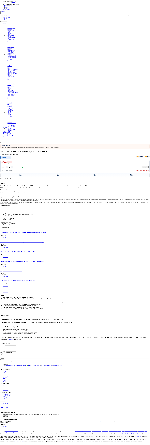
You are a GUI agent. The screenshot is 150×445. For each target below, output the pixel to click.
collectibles (119, 431)
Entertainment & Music (12, 37)
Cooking (9, 75)
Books (4, 63)
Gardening (9, 85)
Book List (5, 389)
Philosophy (10, 105)
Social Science (10, 115)
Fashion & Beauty (11, 40)
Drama (9, 78)
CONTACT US (4, 407)
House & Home (10, 88)
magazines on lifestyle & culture (81, 431)
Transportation (10, 119)
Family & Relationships (12, 80)
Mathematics (10, 96)
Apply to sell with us (6, 394)
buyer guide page (11, 339)
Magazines (5, 24)
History (9, 87)
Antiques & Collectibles (12, 65)
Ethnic (9, 38)
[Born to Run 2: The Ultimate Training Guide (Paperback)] (11, 142)
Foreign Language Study (12, 82)
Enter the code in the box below (7, 355)
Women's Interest (11, 62)
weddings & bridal (14, 432)
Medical (9, 97)
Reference (9, 111)
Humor (9, 89)
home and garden (90, 431)
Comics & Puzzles (11, 34)
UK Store (4, 137)
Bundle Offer (10, 130)
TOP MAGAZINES (6, 132)
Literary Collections (11, 94)
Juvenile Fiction (10, 90)
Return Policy (5, 375)
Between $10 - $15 (11, 129)
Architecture (10, 66)
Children (9, 32)
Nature (9, 99)
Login (6, 8)
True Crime (10, 122)
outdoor (95, 431)
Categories (5, 377)
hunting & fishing (7, 432)
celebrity (123, 431)
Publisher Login (6, 403)
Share (148, 156)
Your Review (2, 351)
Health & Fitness (11, 43)
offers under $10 (125, 433)
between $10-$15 (131, 433)
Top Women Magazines (12, 135)
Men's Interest (10, 52)
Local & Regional (11, 51)
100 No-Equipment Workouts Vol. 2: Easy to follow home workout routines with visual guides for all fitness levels (22, 261)
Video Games (10, 124)
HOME (4, 23)
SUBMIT (2, 359)
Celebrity (9, 31)
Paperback (6, 157)
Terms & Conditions (6, 374)
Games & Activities (11, 84)
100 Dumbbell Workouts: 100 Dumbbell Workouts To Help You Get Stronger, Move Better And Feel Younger (22, 242)
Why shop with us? (6, 385)
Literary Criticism (11, 95)
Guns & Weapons (11, 42)
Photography (10, 106)
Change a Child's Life (7, 379)
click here (11, 149)
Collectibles (10, 33)
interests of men (17, 441)
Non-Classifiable (11, 100)
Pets (8, 104)
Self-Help (9, 114)
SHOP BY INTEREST (7, 133)
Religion (9, 112)
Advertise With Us (6, 395)
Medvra (4, 138)
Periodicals (10, 103)
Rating (1, 353)
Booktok (4, 19)
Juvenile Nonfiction (11, 91)
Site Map (4, 381)
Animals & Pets (10, 27)
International (10, 48)
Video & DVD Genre (12, 123)
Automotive (10, 29)
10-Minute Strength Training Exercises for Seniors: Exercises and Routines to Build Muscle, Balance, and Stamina (23, 232)
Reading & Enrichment (12, 56)
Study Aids (10, 117)
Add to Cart (145, 167)
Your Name (2, 346)
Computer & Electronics (12, 35)
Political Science (11, 108)
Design (9, 77)
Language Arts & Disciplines (13, 92)
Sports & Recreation (11, 59)
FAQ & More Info (6, 290)
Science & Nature (11, 58)
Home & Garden (11, 46)
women (22, 441)
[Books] (128, 15)
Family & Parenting (11, 39)
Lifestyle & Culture (11, 50)
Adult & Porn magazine (12, 25)
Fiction (9, 81)
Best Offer (5, 127)
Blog (4, 136)
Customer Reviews (6, 289)
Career (4, 378)
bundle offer (138, 433)
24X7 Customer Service (7, 5)
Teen (8, 60)
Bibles (9, 68)
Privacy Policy (5, 373)
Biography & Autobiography (13, 69)
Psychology (10, 109)
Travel (9, 120)
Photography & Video (12, 55)
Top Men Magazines (11, 134)
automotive (99, 431)
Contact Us (5, 380)
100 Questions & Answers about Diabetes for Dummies (11, 271)
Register (6, 7)
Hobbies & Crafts (11, 44)
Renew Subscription (6, 17)
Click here (10, 310)
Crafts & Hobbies (11, 76)
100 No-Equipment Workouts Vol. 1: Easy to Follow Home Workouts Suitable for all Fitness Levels (20, 251)
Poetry (9, 107)
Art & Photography (11, 28)
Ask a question (141, 156)
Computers (10, 74)
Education (9, 79)
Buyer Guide (5, 292)
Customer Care (5, 390)
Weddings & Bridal (11, 61)
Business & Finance (11, 30)
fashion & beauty (141, 431)
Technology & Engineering (13, 118)
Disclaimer (23, 443)
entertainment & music (113, 431)
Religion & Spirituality (12, 57)
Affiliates (4, 398)
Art (8, 67)
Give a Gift (5, 18)
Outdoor (9, 54)
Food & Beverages (11, 41)
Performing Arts (10, 101)
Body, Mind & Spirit (11, 70)
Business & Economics (12, 72)
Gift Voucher (5, 397)
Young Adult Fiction (11, 125)
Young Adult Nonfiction (12, 126)
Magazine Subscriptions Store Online (11, 431)
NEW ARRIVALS (6, 131)
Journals (9, 49)
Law (8, 93)
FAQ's (4, 396)
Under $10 (9, 128)
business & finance (105, 431)
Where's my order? (6, 386)
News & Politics (11, 53)
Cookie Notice (5, 372)
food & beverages (134, 431)
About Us (4, 371)
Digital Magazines (11, 36)
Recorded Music (11, 110)
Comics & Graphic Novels (12, 73)
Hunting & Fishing (11, 47)
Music (9, 98)
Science (9, 113)
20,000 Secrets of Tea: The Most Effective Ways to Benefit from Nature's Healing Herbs (17, 280)
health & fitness (128, 431)
